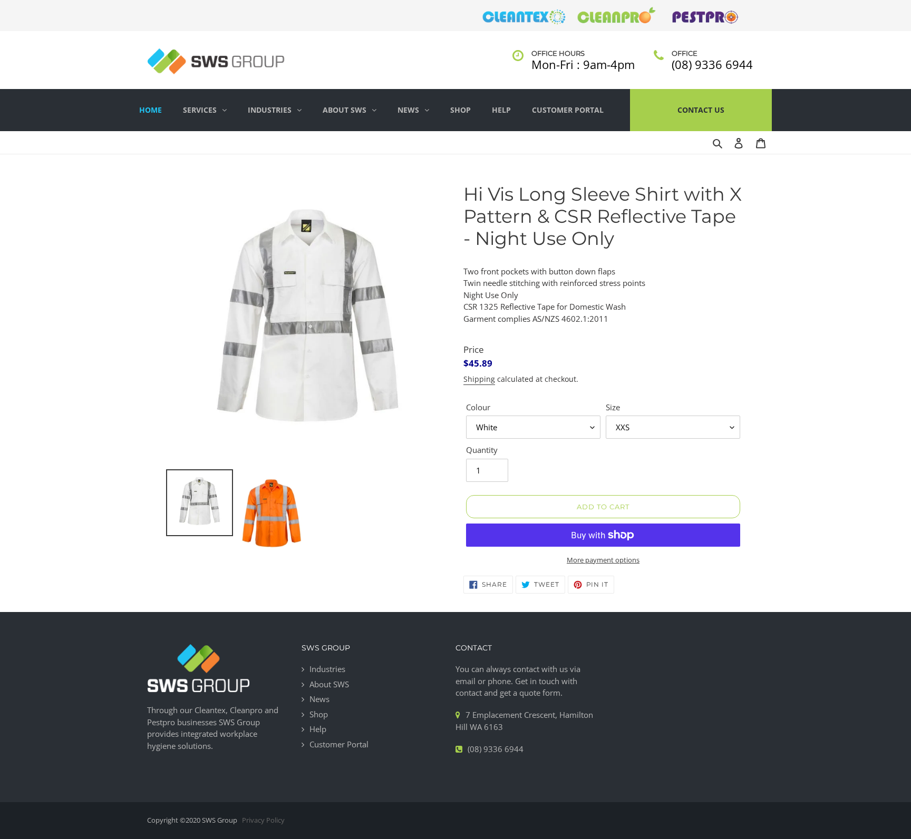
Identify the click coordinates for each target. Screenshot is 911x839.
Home (150, 110)
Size (613, 407)
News (408, 110)
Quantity (482, 450)
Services (200, 110)
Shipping (479, 379)
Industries (270, 110)
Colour (478, 407)
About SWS (344, 110)
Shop (460, 110)
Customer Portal (568, 110)
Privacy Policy (263, 820)
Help (501, 110)
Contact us (700, 110)
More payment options (603, 560)
